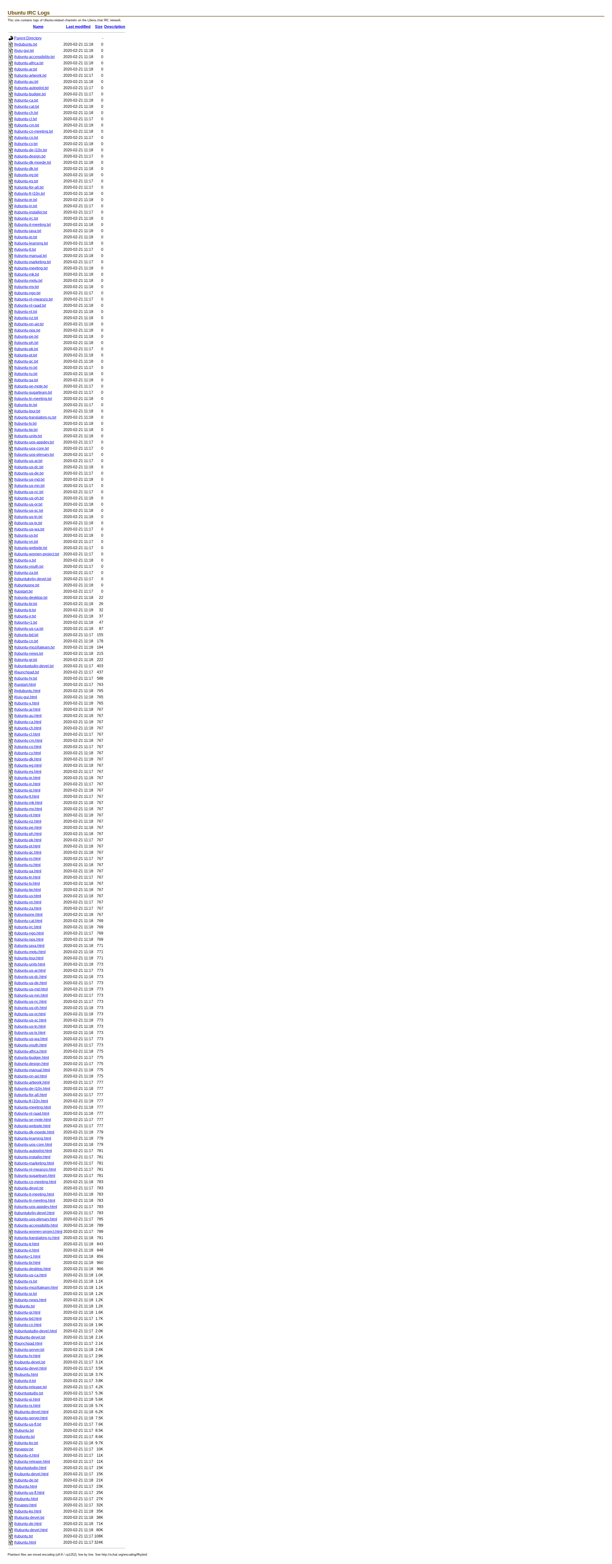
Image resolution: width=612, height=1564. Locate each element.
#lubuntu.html (25, 1486)
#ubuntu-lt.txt (25, 249)
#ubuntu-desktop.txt (30, 598)
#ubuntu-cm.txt (26, 125)
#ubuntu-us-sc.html (30, 1020)
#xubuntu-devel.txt (29, 1362)
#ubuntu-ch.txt (26, 113)
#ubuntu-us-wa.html (31, 1039)
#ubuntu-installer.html (32, 1157)
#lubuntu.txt (24, 1430)
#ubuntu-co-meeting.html (35, 1182)
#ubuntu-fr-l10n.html (31, 1101)
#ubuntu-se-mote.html (32, 1120)
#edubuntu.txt (25, 44)
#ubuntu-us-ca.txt (28, 629)
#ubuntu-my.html (28, 809)
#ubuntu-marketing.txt (32, 262)
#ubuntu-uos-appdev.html (35, 1207)
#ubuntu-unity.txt (28, 436)
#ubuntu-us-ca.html (30, 1275)
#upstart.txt (23, 591)
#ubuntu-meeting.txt (31, 268)
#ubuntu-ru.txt (25, 374)
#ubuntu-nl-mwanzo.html (35, 1169)
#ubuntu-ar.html (27, 709)
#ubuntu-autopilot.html (33, 1151)
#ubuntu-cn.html (27, 1325)
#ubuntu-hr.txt (25, 678)
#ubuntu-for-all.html (30, 1095)
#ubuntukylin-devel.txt (32, 579)
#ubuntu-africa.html (30, 1051)
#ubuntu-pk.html (27, 840)
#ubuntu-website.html (32, 1126)
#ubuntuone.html (28, 915)
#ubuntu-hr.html (27, 1356)
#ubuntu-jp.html (27, 790)
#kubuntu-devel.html (31, 1412)
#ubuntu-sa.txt (26, 380)
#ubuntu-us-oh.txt (29, 498)
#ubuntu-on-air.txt (29, 324)
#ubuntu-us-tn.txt (28, 517)
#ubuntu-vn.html (27, 902)
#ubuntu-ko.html (27, 1511)
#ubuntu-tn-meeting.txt (33, 399)
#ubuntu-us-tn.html (30, 1026)
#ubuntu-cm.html (28, 740)
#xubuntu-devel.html (31, 1474)
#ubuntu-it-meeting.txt (32, 225)
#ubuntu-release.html (32, 1462)
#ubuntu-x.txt (25, 560)
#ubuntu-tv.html (27, 883)
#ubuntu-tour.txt (27, 411)
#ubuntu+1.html (27, 1256)
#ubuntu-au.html (28, 716)
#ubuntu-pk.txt (26, 349)
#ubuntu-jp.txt (25, 237)
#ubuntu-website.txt (30, 548)
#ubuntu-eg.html (28, 765)
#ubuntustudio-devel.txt (34, 666)
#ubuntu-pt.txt (25, 355)
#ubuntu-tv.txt (25, 423)
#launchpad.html (28, 1343)
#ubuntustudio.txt (28, 1393)
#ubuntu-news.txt (28, 653)
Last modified (78, 27)
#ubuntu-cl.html (27, 734)
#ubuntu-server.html (31, 1418)
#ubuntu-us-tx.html (29, 1033)
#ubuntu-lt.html (26, 796)
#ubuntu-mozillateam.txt (34, 647)
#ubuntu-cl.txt (25, 119)
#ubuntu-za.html (27, 908)
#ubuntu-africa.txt (28, 63)
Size (99, 27)
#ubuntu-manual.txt (30, 256)
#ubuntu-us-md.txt (29, 479)
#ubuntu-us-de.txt (29, 473)
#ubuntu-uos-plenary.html (35, 1219)
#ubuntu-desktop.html (32, 1269)
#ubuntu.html (25, 1542)
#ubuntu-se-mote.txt (31, 386)
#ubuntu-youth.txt (28, 566)
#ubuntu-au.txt (26, 82)
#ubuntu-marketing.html (34, 1163)
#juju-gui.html (25, 697)
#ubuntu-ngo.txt (27, 293)
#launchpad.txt (26, 672)
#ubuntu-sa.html (27, 871)
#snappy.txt (23, 1449)
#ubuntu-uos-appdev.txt (34, 442)
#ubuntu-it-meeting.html (34, 1194)
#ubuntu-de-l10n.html (32, 1089)
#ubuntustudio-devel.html (35, 1331)
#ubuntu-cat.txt (26, 106)
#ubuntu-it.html (26, 1455)
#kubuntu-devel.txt (29, 1337)
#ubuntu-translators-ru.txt (35, 417)
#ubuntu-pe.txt (26, 336)
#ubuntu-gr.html (27, 1312)
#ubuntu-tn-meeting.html (34, 1200)
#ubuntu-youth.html (30, 1045)
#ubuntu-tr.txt (25, 610)
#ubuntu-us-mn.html (31, 995)
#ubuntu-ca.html (27, 722)
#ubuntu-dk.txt (26, 169)
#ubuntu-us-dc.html (30, 977)
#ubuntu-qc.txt (26, 361)
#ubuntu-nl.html (27, 815)
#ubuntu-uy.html (27, 896)
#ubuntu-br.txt (25, 604)
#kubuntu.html (26, 1375)
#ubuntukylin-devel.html (34, 1213)
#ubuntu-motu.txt (28, 281)
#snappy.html (25, 1505)
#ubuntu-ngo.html (29, 933)
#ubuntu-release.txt (30, 1387)
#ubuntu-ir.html (26, 1250)
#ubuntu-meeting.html (32, 1107)
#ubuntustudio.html (30, 1468)
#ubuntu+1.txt (25, 622)
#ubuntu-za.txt (26, 573)
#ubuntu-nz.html (27, 821)
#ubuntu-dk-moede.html (34, 1132)
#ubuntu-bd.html (28, 1319)
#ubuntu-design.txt (29, 156)
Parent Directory (28, 38)
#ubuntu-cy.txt (26, 144)
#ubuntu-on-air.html (30, 1076)
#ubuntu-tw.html (27, 890)
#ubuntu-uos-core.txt (31, 448)
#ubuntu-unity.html (29, 964)
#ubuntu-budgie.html (31, 1057)
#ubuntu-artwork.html (32, 1082)
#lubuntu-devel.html (31, 1530)
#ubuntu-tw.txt (26, 430)
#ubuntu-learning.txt (31, 243)
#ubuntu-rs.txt (25, 1281)
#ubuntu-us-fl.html (29, 1493)
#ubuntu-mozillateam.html (36, 1287)
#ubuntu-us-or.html (30, 1014)
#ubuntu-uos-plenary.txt (34, 455)
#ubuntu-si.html (27, 1399)
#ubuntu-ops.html (29, 939)
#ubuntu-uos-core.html (33, 1145)
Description (114, 27)
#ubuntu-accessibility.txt (34, 57)
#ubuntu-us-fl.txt (27, 1424)
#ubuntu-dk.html (27, 759)
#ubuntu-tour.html (29, 958)
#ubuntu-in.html (27, 784)
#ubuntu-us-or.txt (28, 504)
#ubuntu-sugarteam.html (34, 1176)
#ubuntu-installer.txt (30, 212)
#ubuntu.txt (23, 1536)
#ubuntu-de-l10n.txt (30, 150)
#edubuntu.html (27, 691)
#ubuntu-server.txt (29, 1350)
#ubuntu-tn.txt (25, 405)
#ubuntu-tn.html (27, 877)
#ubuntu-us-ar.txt (28, 461)
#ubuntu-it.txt (25, 1381)
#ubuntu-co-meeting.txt (33, 131)
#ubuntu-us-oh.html (30, 1008)
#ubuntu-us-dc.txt (28, 467)
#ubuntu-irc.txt (26, 218)
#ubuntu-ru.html (27, 865)
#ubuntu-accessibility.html (36, 1225)
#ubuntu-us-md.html (31, 989)
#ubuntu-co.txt (26, 138)
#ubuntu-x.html (26, 703)
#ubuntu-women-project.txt (36, 554)
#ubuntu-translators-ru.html (37, 1238)
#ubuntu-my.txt (26, 287)
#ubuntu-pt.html (27, 846)
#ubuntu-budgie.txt (30, 94)
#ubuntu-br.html (27, 1263)
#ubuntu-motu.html (30, 952)
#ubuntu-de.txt (26, 1480)
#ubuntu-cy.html (27, 753)
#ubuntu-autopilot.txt (31, 88)
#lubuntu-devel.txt (29, 1517)
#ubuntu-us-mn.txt (29, 486)
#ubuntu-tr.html (26, 1244)
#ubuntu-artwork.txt (30, 75)
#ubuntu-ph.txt (26, 343)
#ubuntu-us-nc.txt (28, 492)
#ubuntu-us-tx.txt (28, 523)
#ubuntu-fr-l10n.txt (29, 193)
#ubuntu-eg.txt (26, 175)
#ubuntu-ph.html (28, 834)
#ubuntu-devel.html (30, 1368)
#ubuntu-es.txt (26, 181)
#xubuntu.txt (24, 1437)
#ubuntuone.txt (26, 585)
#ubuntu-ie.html (27, 778)
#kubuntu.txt (24, 1306)
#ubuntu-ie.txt (25, 200)
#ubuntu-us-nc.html (30, 1002)
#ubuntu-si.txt (25, 1294)
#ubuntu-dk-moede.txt (32, 162)
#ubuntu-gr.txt (25, 660)
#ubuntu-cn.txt (26, 641)
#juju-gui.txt (24, 51)
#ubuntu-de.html (28, 1524)
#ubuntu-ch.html (27, 728)
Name (38, 27)
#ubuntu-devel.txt (28, 1188)
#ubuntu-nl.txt (25, 312)
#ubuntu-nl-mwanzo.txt (33, 299)
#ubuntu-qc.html (27, 852)
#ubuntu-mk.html (28, 803)
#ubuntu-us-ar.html (30, 970)
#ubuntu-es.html (27, 772)
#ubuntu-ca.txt (26, 100)
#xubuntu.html (26, 1499)
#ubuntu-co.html (27, 747)
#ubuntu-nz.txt (26, 318)
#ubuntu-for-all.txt (29, 187)
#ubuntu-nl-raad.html (31, 1113)
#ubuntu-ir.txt (25, 616)
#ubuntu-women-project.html (38, 1232)
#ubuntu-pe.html (28, 828)
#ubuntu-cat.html (28, 921)
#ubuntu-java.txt (27, 231)
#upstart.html (25, 685)
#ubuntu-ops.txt (27, 330)
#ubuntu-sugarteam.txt (33, 392)
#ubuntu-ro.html (27, 859)
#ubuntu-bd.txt (26, 635)
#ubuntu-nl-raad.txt (30, 305)
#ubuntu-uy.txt (26, 535)
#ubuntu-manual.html (32, 1070)
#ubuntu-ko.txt (26, 1443)
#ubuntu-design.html (31, 1064)
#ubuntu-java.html (29, 946)
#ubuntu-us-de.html (30, 983)
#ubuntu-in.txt (25, 206)
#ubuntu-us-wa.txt (29, 529)
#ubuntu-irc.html (27, 927)
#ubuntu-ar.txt (25, 69)
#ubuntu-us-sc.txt (28, 511)
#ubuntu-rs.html (27, 1406)
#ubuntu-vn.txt (26, 542)
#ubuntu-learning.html (32, 1138)
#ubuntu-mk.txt (26, 274)
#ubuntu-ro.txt (25, 368)
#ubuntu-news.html (30, 1300)
